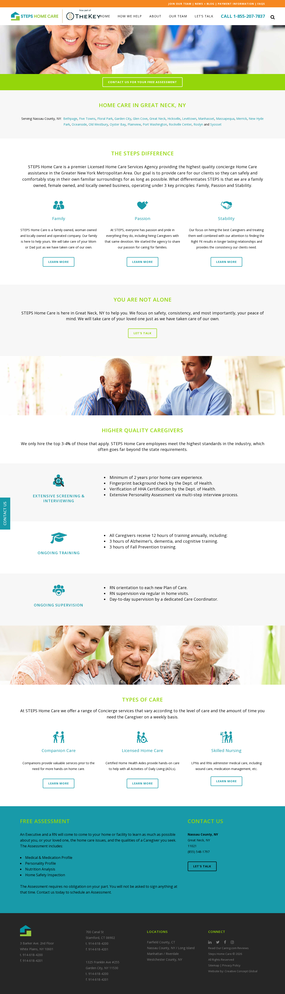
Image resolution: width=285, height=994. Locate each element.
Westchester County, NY (164, 959)
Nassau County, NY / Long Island (171, 948)
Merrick (241, 118)
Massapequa (225, 118)
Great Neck (157, 118)
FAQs (261, 3)
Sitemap (213, 965)
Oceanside (79, 124)
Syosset (216, 124)
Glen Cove (140, 118)
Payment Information (236, 3)
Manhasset (206, 118)
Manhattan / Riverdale (163, 954)
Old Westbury (98, 124)
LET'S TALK (202, 866)
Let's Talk (142, 333)
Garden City (122, 118)
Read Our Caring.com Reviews (228, 948)
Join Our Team (179, 3)
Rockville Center (180, 124)
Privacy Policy (231, 965)
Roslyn (198, 124)
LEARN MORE (58, 262)
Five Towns (87, 118)
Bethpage (70, 118)
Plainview (134, 124)
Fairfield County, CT (161, 942)
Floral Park (105, 118)
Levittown (189, 118)
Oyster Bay (118, 124)
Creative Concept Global (241, 971)
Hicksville (173, 118)
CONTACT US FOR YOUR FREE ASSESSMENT (142, 82)
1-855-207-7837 (249, 16)
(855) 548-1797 (199, 852)
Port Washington (155, 124)
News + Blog (204, 3)
